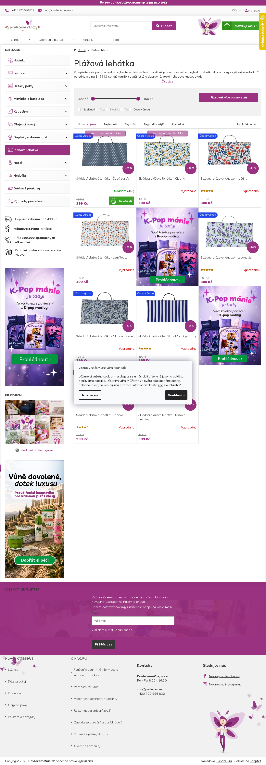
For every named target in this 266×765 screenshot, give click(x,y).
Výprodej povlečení (28, 201)
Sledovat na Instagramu (38, 450)
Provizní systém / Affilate (91, 734)
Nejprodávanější (154, 124)
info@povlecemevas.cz (153, 689)
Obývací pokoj (24, 124)
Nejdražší (130, 124)
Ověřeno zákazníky (87, 746)
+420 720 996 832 (151, 693)
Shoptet (255, 761)
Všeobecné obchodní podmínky (95, 699)
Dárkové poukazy (27, 188)
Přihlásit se (103, 644)
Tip (127, 109)
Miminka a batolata (29, 99)
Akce (102, 109)
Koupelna (21, 111)
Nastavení (90, 395)
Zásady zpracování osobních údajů (98, 722)
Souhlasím (176, 395)
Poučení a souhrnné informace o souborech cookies (96, 672)
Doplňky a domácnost (31, 137)
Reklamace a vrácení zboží (92, 710)
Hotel (18, 163)
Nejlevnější (110, 124)
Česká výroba (141, 109)
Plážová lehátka (26, 150)
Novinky (20, 60)
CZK (235, 10)
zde (160, 385)
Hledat (166, 26)
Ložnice (19, 73)
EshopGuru (224, 761)
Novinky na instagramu (225, 684)
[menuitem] (15, 39)
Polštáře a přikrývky (21, 717)
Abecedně (178, 124)
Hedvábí (20, 175)
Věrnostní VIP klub (86, 687)
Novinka (115, 109)
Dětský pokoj (23, 86)
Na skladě (89, 109)
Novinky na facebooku (224, 676)
